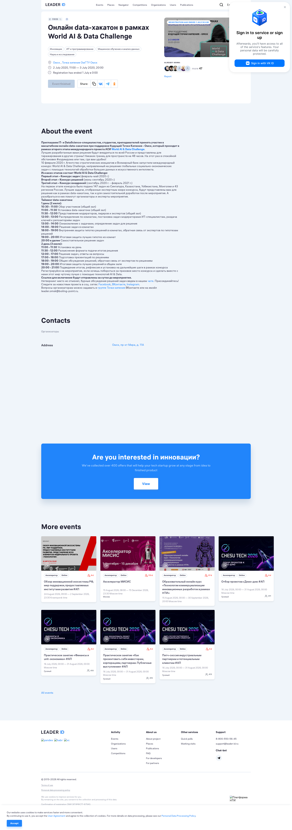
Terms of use (47, 785)
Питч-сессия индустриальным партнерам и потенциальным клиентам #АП (181, 658)
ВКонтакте (118, 284)
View (146, 484)
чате (150, 281)
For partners (152, 763)
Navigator (123, 4)
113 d (150, 575)
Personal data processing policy (55, 790)
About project (153, 738)
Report (168, 76)
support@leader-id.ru (227, 743)
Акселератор (51, 575)
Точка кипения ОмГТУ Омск (79, 62)
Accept (14, 823)
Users (173, 4)
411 (269, 596)
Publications (186, 4)
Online (64, 575)
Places (110, 4)
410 (92, 670)
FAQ (148, 753)
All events (47, 692)
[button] (128, 732)
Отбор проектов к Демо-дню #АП (242, 581)
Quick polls (187, 738)
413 (210, 674)
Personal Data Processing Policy (179, 815)
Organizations (158, 4)
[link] (68, 569)
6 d (269, 575)
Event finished (61, 83)
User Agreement (56, 815)
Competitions (140, 4)
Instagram (133, 284)
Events (99, 4)
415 (151, 678)
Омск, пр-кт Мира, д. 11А (128, 344)
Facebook (105, 284)
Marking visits (188, 743)
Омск (57, 62)
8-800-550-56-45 (226, 738)
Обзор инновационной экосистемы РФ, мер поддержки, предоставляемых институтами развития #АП (68, 585)
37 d (210, 575)
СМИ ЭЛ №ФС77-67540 (78, 804)
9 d (92, 575)
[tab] (128, 732)
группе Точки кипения (111, 287)
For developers (154, 758)
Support (221, 732)
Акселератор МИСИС (117, 581)
